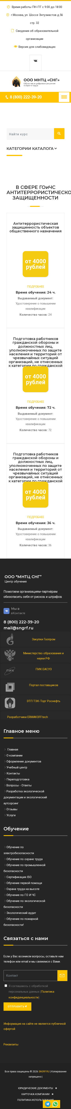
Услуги (11, 815)
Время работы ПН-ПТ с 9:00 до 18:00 (36, 7)
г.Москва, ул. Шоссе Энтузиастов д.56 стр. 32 (36, 19)
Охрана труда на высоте (23, 889)
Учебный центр (17, 767)
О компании (14, 755)
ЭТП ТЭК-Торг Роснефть (43, 701)
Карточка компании (35, 1094)
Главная (12, 749)
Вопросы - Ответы (19, 785)
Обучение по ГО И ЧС (21, 895)
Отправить (16, 1006)
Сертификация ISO (19, 877)
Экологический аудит (21, 913)
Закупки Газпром (43, 639)
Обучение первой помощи (24, 883)
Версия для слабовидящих (37, 47)
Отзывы (12, 809)
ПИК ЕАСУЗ (44, 669)
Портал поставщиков (43, 685)
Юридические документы (35, 1088)
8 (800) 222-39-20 (25, 97)
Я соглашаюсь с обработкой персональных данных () (31, 991)
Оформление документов (24, 761)
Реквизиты (11, 1044)
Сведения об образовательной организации (36, 35)
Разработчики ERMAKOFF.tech (27, 717)
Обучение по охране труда (25, 859)
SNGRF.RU (44, 1071)
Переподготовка (18, 779)
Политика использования (35, 1099)
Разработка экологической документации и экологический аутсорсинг (25, 797)
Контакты (13, 773)
